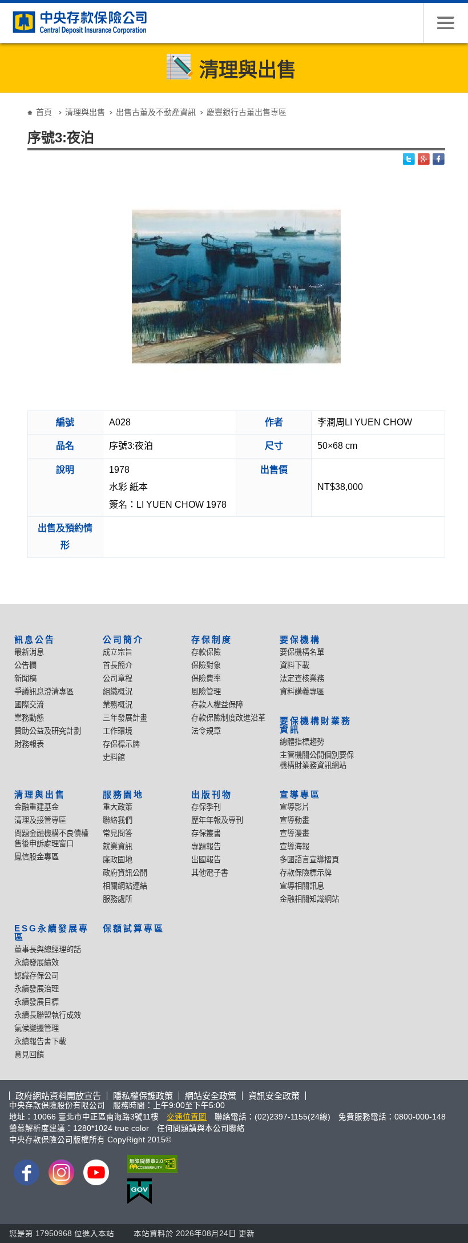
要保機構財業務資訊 (316, 725)
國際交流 (29, 704)
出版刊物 (211, 794)
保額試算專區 (133, 928)
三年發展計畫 (125, 718)
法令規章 (206, 731)
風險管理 (206, 691)
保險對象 (206, 665)
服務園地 (123, 794)
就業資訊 (117, 846)
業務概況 (117, 704)
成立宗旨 (117, 652)
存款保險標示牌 (306, 872)
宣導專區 (300, 794)
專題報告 (206, 846)
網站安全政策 (210, 1096)
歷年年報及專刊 (217, 820)
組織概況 (117, 691)
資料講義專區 (302, 691)
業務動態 (29, 718)
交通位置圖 (187, 1117)
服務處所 (117, 899)
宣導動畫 (294, 820)
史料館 (114, 757)
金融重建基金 (36, 807)
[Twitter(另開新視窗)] (409, 159)
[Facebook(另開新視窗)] (439, 159)
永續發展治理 (36, 989)
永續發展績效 (36, 962)
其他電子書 (209, 872)
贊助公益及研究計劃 (47, 731)
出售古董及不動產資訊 (156, 112)
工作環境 (117, 731)
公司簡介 (123, 639)
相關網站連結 (125, 886)
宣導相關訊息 (302, 886)
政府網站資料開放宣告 (58, 1096)
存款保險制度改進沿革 (228, 718)
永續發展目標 (36, 1002)
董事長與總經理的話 (47, 949)
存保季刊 (206, 807)
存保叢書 (206, 833)
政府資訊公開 (125, 872)
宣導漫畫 (294, 833)
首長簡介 (117, 665)
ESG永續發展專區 (51, 932)
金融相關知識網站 (309, 899)
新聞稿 (25, 678)
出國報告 (206, 859)
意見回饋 (29, 1054)
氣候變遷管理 (36, 1028)
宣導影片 (294, 807)
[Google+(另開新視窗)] (424, 159)
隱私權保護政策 (143, 1096)
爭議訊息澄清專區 (44, 691)
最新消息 (29, 652)
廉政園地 (117, 859)
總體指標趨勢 (302, 742)
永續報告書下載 (40, 1041)
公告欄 (25, 665)
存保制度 (211, 639)
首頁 (44, 112)
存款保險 (206, 652)
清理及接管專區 (40, 820)
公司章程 (117, 678)
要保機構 (300, 639)
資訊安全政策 (274, 1096)
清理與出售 (85, 112)
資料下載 (294, 665)
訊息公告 (34, 639)
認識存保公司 (36, 975)
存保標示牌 (121, 744)
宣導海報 (294, 846)
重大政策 (117, 807)
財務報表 (29, 744)
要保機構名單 (302, 652)
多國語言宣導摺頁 (309, 859)
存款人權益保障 (217, 704)
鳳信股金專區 (36, 856)
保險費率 (206, 678)
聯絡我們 (117, 820)
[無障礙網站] (150, 1164)
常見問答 (117, 833)
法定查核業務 (302, 678)
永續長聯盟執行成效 (47, 1015)
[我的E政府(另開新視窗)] (150, 1191)
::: (12, 103)
